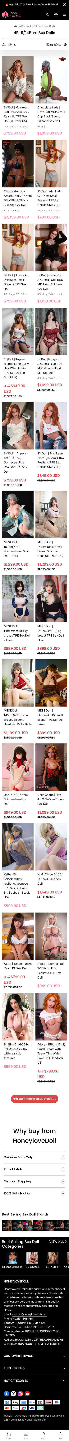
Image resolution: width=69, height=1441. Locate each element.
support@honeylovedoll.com (29, 1314)
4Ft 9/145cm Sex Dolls (41, 26)
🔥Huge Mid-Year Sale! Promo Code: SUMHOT (31, 4)
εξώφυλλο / (20, 26)
